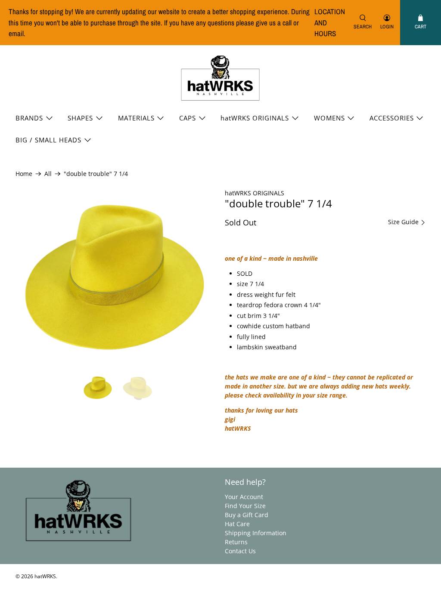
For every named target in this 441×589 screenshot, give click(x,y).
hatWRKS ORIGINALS (254, 118)
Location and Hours (329, 22)
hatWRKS (45, 576)
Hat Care (237, 524)
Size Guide (404, 222)
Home (24, 174)
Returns (236, 542)
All (48, 174)
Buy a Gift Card (246, 515)
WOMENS (329, 118)
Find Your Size (245, 506)
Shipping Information (255, 533)
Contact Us (240, 551)
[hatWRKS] (220, 78)
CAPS (187, 118)
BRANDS (29, 118)
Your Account (244, 497)
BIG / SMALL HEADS (48, 140)
